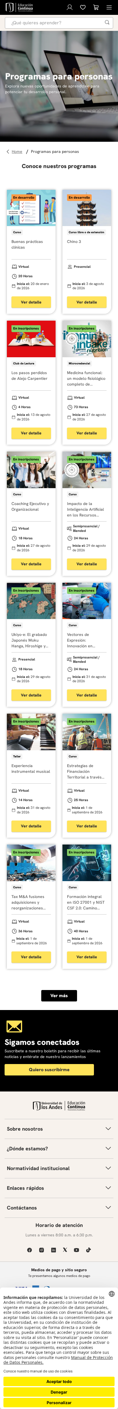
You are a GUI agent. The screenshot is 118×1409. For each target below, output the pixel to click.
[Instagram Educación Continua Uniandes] (41, 1250)
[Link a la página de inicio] (18, 151)
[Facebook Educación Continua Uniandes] (29, 1250)
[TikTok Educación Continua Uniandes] (88, 1250)
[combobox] (59, 22)
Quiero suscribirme (49, 1070)
